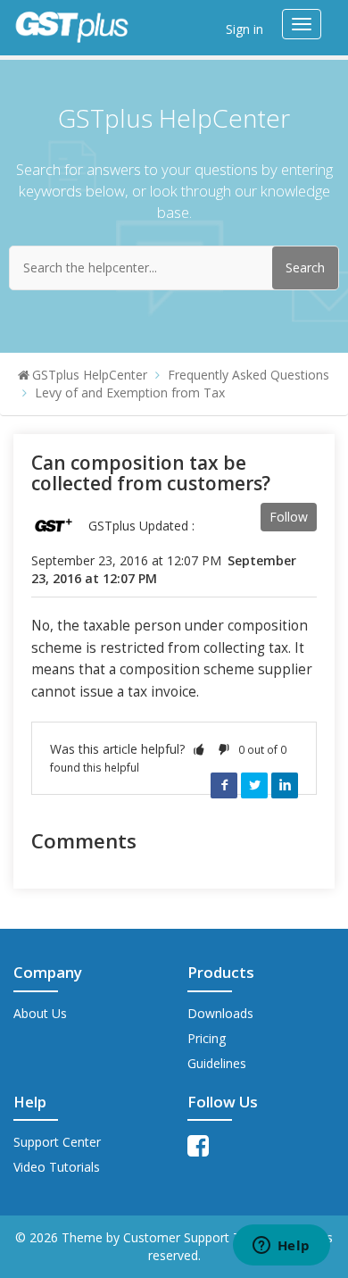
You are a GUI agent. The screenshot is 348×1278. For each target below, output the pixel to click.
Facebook (224, 785)
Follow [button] (288, 516)
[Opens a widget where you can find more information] (281, 1246)
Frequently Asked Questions (248, 374)
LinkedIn (284, 785)
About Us (40, 1013)
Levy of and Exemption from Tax (130, 392)
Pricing (206, 1038)
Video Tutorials (56, 1166)
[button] (199, 749)
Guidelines (216, 1063)
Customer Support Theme (200, 1237)
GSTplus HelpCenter (89, 374)
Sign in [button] (244, 29)
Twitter (254, 785)
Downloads (220, 1013)
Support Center (57, 1141)
